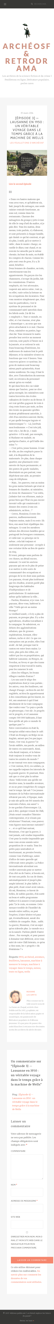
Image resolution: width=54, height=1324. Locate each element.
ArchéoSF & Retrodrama (27, 57)
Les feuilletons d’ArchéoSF (27, 143)
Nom (14, 1185)
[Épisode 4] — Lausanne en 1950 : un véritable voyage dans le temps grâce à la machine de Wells (25, 1102)
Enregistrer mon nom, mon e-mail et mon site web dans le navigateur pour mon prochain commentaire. (27, 1242)
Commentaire (18, 1151)
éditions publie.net (18, 1313)
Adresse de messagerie (24, 1201)
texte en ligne (16, 971)
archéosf (29, 957)
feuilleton (14, 960)
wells (27, 971)
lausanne (25, 960)
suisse (37, 968)
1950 (21, 957)
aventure (39, 957)
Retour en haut (26, 1321)
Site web (15, 1217)
